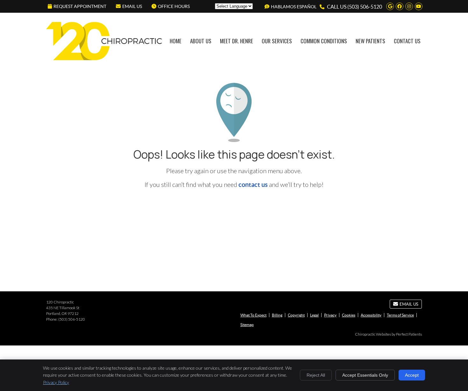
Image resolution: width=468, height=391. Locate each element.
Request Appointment (79, 6)
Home (175, 41)
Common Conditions (324, 41)
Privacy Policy (56, 382)
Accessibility (371, 315)
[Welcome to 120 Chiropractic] (104, 61)
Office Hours (174, 6)
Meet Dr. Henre (236, 41)
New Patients (370, 41)
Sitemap (247, 325)
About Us (200, 41)
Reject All (316, 375)
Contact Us (407, 41)
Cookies (348, 315)
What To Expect (253, 315)
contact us (253, 184)
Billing (277, 315)
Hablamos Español (293, 6)
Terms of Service (400, 315)
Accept (412, 375)
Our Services (277, 41)
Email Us (132, 6)
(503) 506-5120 (364, 7)
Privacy (330, 315)
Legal (314, 315)
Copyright (296, 315)
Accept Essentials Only (365, 375)
